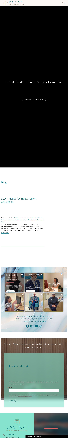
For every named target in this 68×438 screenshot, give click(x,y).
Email (10, 387)
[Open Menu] (65, 3)
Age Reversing (17, 217)
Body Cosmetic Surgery (22, 219)
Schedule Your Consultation (34, 99)
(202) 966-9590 (10, 434)
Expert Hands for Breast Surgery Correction (19, 200)
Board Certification (13, 219)
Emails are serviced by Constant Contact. (25, 396)
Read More (4, 233)
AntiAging (36, 217)
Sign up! (12, 400)
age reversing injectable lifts (27, 217)
